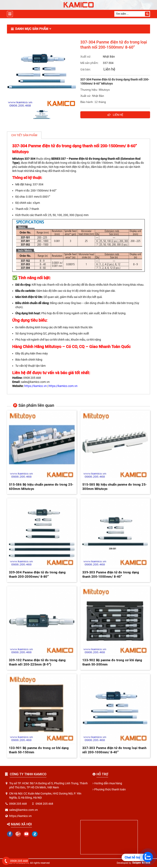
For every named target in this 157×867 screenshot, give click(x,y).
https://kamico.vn (35, 386)
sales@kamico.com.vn (23, 809)
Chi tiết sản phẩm (24, 135)
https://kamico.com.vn (63, 386)
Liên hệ (109, 69)
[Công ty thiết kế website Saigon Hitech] (141, 863)
